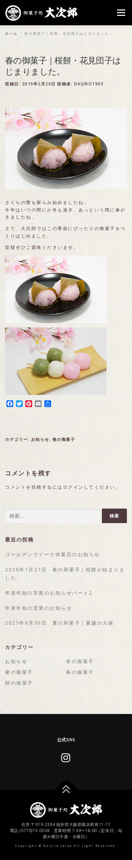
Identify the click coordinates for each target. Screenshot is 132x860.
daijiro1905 (89, 84)
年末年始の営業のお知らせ (38, 608)
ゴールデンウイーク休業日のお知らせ (52, 554)
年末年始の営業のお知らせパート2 (48, 593)
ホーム (11, 33)
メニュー (121, 13)
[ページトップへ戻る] (66, 790)
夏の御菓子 (19, 672)
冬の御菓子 (80, 661)
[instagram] (66, 758)
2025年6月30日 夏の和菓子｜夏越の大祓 (59, 623)
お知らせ (40, 439)
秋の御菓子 (19, 683)
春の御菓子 (63, 439)
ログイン (73, 487)
